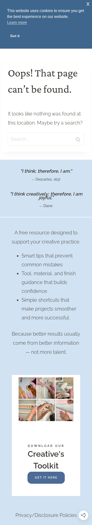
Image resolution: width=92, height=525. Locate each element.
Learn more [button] (17, 22)
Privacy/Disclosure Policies (46, 515)
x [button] (88, 3)
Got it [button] (15, 36)
